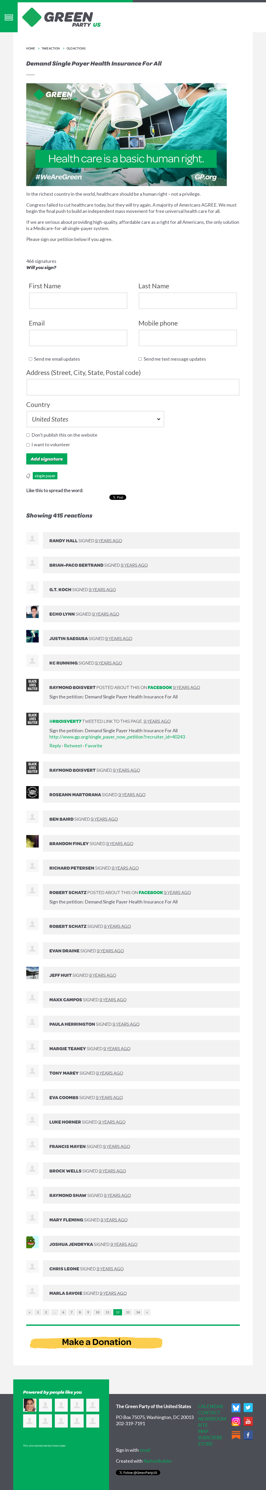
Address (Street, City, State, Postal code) (83, 372)
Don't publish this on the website (65, 435)
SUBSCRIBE (210, 1437)
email (144, 1450)
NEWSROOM (212, 1419)
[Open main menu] (9, 17)
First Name (45, 286)
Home (30, 48)
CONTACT (209, 1412)
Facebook (160, 687)
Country (38, 404)
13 (128, 1312)
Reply (55, 745)
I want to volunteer (52, 444)
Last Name (153, 286)
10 (97, 1312)
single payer (45, 475)
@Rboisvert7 (65, 721)
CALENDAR (210, 1406)
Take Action (51, 48)
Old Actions (75, 48)
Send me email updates (58, 359)
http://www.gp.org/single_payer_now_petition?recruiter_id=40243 (117, 737)
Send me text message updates (176, 359)
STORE (205, 1444)
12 (117, 1312)
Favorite (93, 745)
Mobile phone (158, 323)
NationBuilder (157, 1461)
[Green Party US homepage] (61, 17)
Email (37, 323)
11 (107, 1312)
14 (138, 1312)
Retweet (73, 745)
